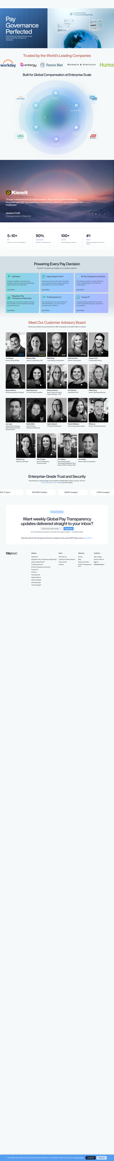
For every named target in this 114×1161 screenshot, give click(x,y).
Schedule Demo (99, 564)
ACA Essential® (36, 582)
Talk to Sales (98, 556)
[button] (96, 214)
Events (80, 556)
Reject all (102, 1158)
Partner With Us (99, 559)
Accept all (90, 1158)
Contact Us (55, 482)
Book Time (87, 538)
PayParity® (34, 556)
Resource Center (83, 562)
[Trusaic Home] (12, 553)
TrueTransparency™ (37, 564)
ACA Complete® (36, 580)
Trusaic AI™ (34, 569)
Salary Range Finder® (38, 562)
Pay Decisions (35, 574)
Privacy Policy (79, 1158)
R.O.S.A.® (34, 572)
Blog (79, 559)
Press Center (63, 562)
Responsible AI (36, 577)
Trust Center (45, 482)
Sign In (96, 562)
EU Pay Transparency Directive (40, 567)
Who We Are (63, 556)
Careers (61, 564)
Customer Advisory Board (67, 559)
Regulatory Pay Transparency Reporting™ (44, 559)
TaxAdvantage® (36, 585)
